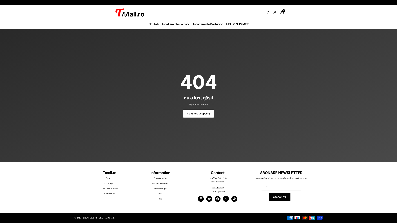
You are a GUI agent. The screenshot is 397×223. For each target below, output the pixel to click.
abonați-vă (280, 196)
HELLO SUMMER (237, 24)
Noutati (153, 24)
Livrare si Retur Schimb (109, 188)
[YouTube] (209, 199)
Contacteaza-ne (109, 194)
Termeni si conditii (160, 178)
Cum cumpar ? (109, 183)
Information (160, 173)
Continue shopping (198, 113)
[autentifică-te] (275, 12)
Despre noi (109, 178)
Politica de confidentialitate (160, 183)
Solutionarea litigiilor (160, 188)
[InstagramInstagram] (201, 199)
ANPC (160, 194)
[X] (226, 199)
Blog (160, 199)
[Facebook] (218, 199)
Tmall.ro (109, 173)
